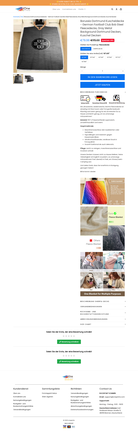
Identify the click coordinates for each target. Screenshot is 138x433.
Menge (83, 67)
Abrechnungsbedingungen (81, 406)
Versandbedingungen (22, 409)
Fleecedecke (104, 45)
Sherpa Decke (97, 49)
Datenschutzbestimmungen (82, 409)
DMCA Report (69, 423)
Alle (22, 17)
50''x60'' (109, 57)
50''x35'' (107, 53)
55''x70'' (118, 57)
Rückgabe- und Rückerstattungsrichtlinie (23, 404)
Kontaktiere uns (69, 9)
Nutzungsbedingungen (22, 400)
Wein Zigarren (47, 397)
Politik (81, 9)
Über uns (56, 9)
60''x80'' (84, 62)
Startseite (16, 17)
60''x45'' (101, 57)
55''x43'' (92, 57)
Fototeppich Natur (49, 393)
